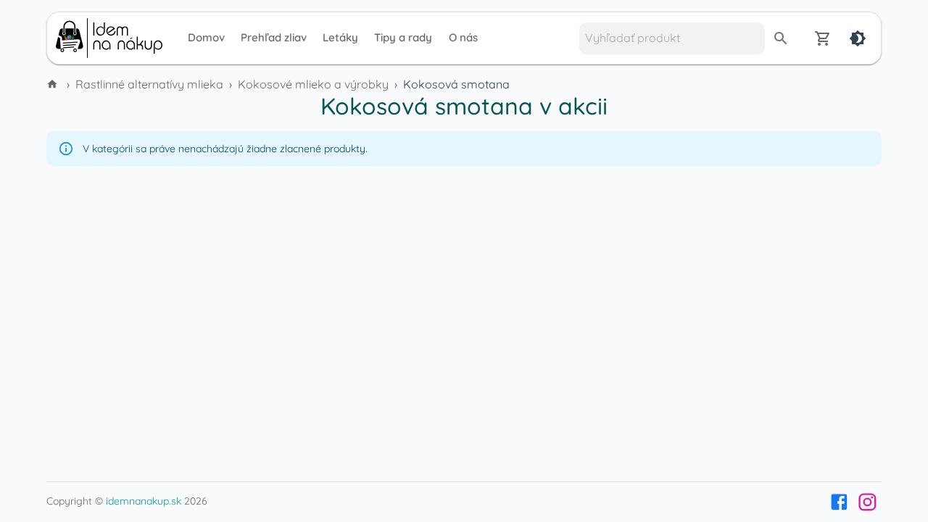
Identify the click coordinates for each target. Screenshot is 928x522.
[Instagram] (867, 502)
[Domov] (53, 84)
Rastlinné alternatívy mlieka (149, 84)
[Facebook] (839, 502)
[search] (781, 38)
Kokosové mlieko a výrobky (313, 84)
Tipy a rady (403, 37)
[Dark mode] (857, 38)
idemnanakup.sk (143, 501)
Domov (206, 37)
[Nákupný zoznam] (822, 38)
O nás (463, 37)
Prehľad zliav (274, 37)
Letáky (340, 37)
